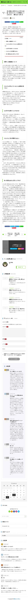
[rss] (12, 511)
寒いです (12, 445)
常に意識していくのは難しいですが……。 (9, 588)
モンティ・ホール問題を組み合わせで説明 (9, 556)
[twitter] (19, 511)
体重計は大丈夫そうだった (15, 299)
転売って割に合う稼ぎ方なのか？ (17, 234)
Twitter (13, 226)
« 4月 (3, 499)
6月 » (24, 499)
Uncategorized (10, 5)
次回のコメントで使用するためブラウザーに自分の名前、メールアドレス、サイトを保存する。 (14, 354)
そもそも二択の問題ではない (11, 51)
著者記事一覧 (20, 267)
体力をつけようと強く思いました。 (10, 234)
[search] (25, 516)
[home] (9, 511)
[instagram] (16, 511)
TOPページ (4, 5)
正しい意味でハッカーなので (16, 371)
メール (3, 344)
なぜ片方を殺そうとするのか (11, 48)
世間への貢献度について (10, 41)
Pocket (15, 23)
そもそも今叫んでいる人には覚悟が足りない (14, 45)
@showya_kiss (15, 26)
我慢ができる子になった (15, 290)
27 (7, 497)
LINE (22, 226)
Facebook (7, 226)
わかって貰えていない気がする (16, 308)
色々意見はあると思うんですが (12, 54)
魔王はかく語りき (11, 2)
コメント (4, 326)
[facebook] (14, 511)
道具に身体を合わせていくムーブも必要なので (10, 567)
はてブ (17, 226)
